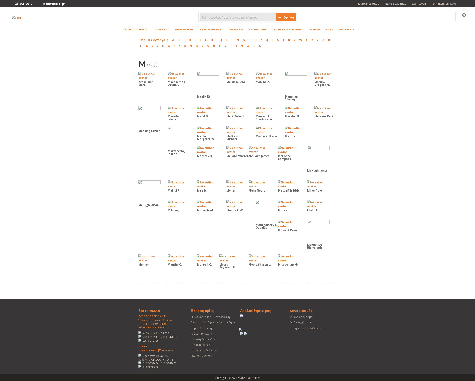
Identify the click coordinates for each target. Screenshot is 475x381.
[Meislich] (208, 184)
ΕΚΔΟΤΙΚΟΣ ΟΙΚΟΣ (368, 3)
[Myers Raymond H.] (230, 258)
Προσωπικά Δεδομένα (204, 350)
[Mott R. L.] (318, 204)
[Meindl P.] (179, 184)
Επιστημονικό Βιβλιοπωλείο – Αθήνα (213, 322)
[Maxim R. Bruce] (267, 130)
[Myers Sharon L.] (260, 258)
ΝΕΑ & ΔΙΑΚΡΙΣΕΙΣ (395, 3)
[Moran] (289, 204)
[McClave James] (260, 149)
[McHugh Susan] (149, 191)
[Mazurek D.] (208, 149)
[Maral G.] (208, 110)
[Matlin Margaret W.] (208, 130)
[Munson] (149, 258)
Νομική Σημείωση (201, 328)
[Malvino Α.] (267, 75)
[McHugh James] (318, 157)
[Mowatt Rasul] (289, 224)
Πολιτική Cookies (201, 344)
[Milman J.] (179, 204)
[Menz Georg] (260, 184)
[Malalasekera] (237, 75)
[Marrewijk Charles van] (267, 110)
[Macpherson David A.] (179, 75)
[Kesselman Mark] (149, 75)
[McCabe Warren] (237, 149)
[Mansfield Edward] (179, 110)
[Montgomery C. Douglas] (267, 211)
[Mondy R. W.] (237, 204)
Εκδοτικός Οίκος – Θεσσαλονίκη (210, 317)
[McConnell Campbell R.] (289, 149)
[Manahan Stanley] (296, 83)
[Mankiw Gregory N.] (325, 75)
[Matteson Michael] (237, 130)
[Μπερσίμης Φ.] (289, 258)
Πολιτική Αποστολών (203, 339)
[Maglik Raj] (208, 83)
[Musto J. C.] (208, 258)
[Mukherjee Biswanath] (318, 231)
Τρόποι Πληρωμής (201, 333)
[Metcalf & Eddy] (289, 184)
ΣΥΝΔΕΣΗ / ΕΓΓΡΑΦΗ (445, 3)
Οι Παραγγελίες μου (302, 322)
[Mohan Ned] (208, 204)
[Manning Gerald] (149, 117)
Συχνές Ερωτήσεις (201, 356)
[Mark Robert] (237, 110)
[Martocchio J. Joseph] (179, 137)
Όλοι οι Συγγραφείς (153, 40)
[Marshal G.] (296, 110)
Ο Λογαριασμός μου (302, 317)
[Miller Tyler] (318, 184)
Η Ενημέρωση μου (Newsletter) (308, 328)
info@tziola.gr (54, 4)
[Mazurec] (296, 130)
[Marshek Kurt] (325, 110)
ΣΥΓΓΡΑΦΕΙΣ (419, 3)
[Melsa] (237, 184)
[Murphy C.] (179, 258)
